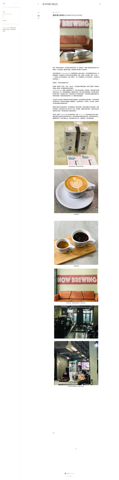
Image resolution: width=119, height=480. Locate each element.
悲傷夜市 (5, 20)
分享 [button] (38, 12)
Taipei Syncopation (7, 14)
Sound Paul (50, 4)
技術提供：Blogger (70, 473)
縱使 (4, 11)
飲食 (38, 18)
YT (3, 18)
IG (3, 16)
